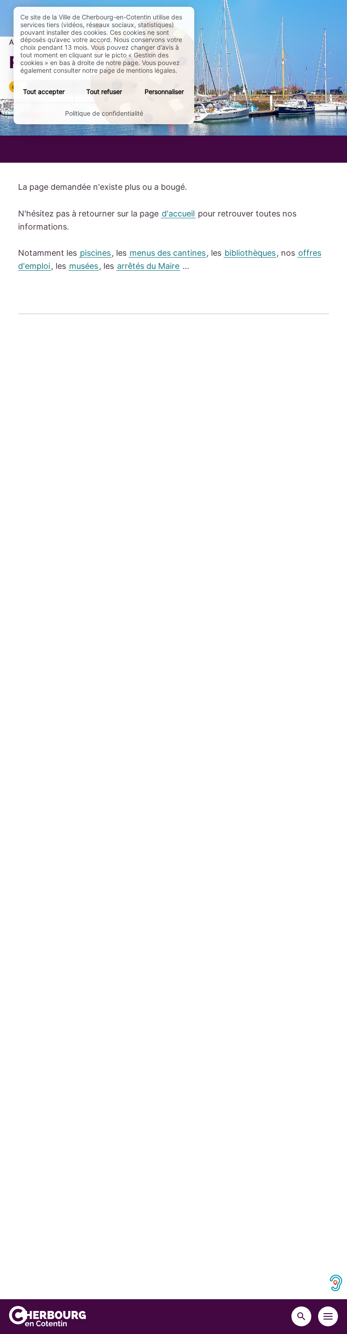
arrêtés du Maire (148, 266)
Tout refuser (104, 91)
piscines (95, 253)
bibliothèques (250, 253)
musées (83, 266)
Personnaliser (164, 91)
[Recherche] (301, 1316)
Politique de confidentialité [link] (104, 113)
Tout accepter (44, 91)
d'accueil (178, 213)
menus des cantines (168, 253)
